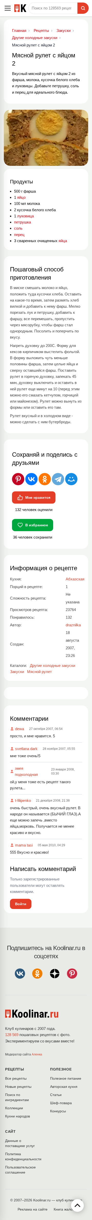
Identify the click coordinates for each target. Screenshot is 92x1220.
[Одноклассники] (45, 479)
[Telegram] (58, 479)
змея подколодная (26, 771)
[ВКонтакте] (31, 479)
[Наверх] (77, 1205)
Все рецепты (16, 1078)
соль (18, 228)
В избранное (36, 525)
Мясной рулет (39, 671)
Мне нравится (37, 497)
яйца (63, 241)
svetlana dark (26, 748)
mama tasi (24, 845)
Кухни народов (17, 1116)
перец (19, 234)
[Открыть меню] (7, 8)
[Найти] (83, 8)
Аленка (37, 1054)
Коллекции (14, 1108)
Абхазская (75, 579)
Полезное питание (65, 1078)
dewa (19, 729)
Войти (20, 904)
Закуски (17, 671)
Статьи (56, 1095)
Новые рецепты (18, 1087)
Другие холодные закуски (52, 665)
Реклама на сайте (33, 1209)
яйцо (21, 197)
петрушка (22, 222)
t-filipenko (23, 800)
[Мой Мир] (71, 479)
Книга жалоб (64, 1209)
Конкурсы (58, 1111)
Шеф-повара (61, 1103)
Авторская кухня (63, 1087)
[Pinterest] (18, 479)
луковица (25, 216)
